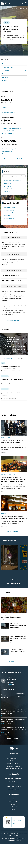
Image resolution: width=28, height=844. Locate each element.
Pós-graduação (7, 186)
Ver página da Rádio (12, 738)
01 (5, 50)
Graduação (6, 183)
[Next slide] (19, 572)
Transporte (5, 73)
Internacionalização (8, 212)
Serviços (4, 80)
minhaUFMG (5, 70)
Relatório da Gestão (12, 763)
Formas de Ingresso (7, 67)
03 (14, 50)
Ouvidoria (13, 761)
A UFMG (13, 799)
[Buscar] (21, 176)
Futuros (20, 358)
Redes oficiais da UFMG (13, 583)
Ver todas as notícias (13, 531)
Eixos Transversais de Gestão (13, 766)
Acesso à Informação (13, 758)
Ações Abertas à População (13, 778)
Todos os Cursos (12, 781)
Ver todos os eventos (12, 406)
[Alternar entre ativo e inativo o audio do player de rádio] (8, 684)
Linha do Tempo (12, 801)
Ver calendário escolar (13, 320)
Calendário (5, 77)
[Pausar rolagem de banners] (23, 51)
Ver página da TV (13, 661)
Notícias (13, 806)
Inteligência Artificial (9, 210)
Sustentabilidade (8, 218)
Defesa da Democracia (9, 207)
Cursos (4, 63)
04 (19, 50)
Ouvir (4, 715)
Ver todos (6, 221)
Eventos (13, 809)
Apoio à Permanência (13, 786)
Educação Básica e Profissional (11, 180)
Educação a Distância (9, 189)
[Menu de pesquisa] (22, 3)
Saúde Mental (7, 215)
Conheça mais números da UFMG (13, 158)
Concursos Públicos (12, 784)
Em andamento (7, 358)
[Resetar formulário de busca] (23, 176)
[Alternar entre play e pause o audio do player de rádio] (3, 681)
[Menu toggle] (25, 3)
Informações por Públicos (13, 768)
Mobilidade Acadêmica (12, 789)
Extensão (6, 191)
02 (10, 50)
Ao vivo (10, 677)
